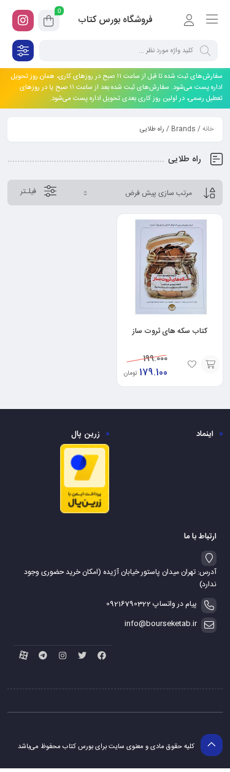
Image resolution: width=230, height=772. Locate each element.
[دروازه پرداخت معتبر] (84, 512)
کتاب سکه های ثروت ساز (169, 331)
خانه (207, 129)
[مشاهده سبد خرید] (49, 22)
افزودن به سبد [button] (210, 364)
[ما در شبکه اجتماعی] (23, 20)
